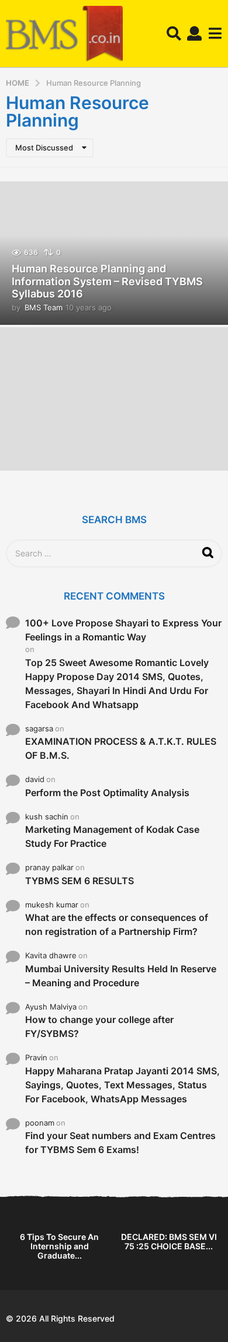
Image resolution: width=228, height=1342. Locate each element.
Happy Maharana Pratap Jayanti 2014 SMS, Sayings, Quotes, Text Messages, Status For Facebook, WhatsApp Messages (122, 1085)
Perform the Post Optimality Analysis (107, 792)
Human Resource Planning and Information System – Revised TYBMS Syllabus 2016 (107, 281)
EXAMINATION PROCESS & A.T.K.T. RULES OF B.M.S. (120, 748)
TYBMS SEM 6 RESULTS (79, 881)
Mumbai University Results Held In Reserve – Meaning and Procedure (120, 976)
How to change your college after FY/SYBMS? (99, 1026)
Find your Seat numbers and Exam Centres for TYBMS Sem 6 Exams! (120, 1142)
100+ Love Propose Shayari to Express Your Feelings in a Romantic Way (123, 630)
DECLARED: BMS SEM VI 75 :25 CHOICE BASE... (169, 1241)
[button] (174, 33)
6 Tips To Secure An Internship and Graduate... (59, 1246)
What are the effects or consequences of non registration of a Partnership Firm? (116, 924)
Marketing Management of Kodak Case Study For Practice (112, 836)
